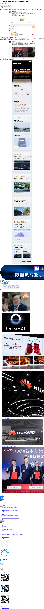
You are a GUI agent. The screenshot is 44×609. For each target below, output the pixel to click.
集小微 (3, 3)
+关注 (1, 495)
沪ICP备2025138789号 (17, 606)
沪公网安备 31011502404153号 (5, 608)
